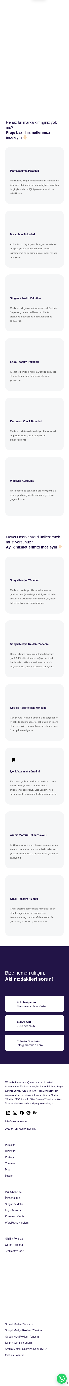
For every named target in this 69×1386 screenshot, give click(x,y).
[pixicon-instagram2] (15, 1112)
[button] (62, 1379)
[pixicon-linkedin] (8, 1112)
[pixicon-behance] (35, 1112)
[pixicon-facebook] (21, 1112)
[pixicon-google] (28, 1112)
